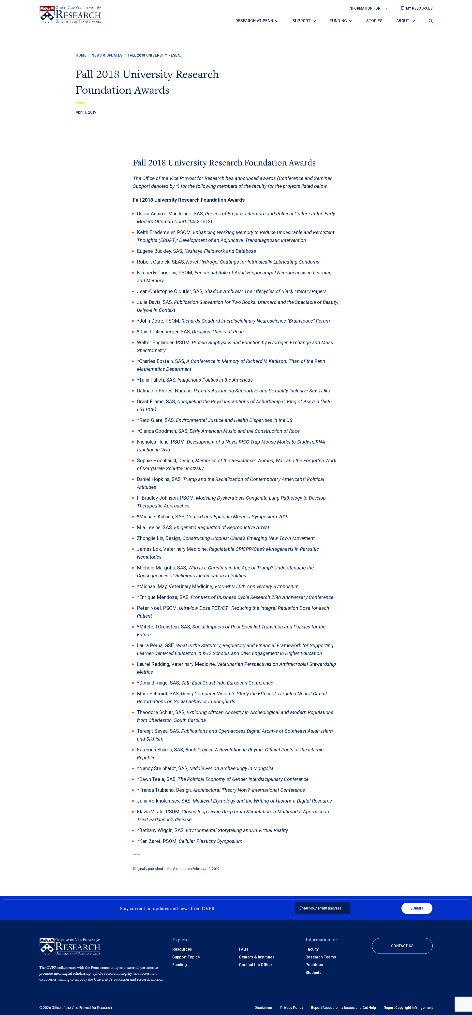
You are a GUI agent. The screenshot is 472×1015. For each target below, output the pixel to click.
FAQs (243, 949)
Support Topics (186, 957)
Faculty (312, 949)
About (403, 20)
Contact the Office (255, 964)
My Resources (419, 8)
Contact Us (402, 946)
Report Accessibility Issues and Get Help (343, 1008)
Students (314, 972)
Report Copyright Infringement (408, 1008)
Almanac (180, 869)
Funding (338, 20)
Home (81, 55)
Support (301, 20)
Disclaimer (263, 1008)
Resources (182, 949)
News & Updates (107, 55)
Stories (374, 20)
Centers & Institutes (257, 957)
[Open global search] (431, 19)
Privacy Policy (291, 1008)
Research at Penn (254, 20)
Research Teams (321, 957)
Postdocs (314, 964)
